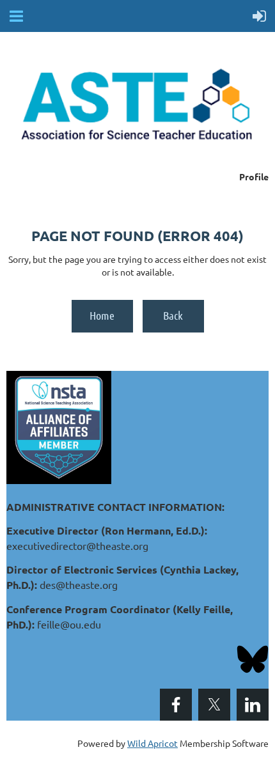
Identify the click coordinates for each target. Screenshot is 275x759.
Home (102, 315)
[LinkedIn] (253, 705)
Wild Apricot (152, 743)
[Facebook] (176, 705)
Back (173, 315)
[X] (214, 705)
